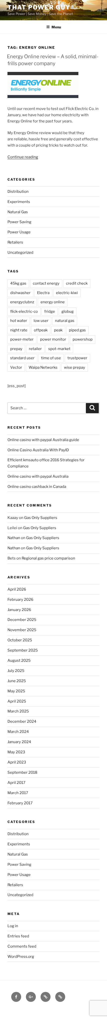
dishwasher (20, 293)
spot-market (59, 349)
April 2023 (16, 762)
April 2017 (16, 782)
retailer (35, 349)
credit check (77, 283)
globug (67, 311)
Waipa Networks (43, 367)
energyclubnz (22, 302)
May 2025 (16, 691)
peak (58, 330)
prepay (16, 349)
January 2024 (19, 742)
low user (41, 320)
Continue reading (22, 157)
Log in (12, 926)
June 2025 (16, 681)
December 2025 (21, 619)
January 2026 (19, 610)
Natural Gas (17, 212)
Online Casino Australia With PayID (38, 450)
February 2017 (20, 803)
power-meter (22, 339)
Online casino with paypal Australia (37, 476)
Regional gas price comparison (48, 558)
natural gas (64, 320)
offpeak (41, 330)
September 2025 (22, 650)
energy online (53, 302)
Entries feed (18, 936)
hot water (18, 320)
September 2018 (22, 772)
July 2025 (15, 670)
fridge (49, 311)
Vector (16, 367)
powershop (83, 339)
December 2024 (21, 721)
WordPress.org (20, 956)
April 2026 (16, 589)
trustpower (77, 358)
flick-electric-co (24, 311)
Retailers (15, 242)
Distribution (18, 191)
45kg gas (18, 283)
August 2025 (19, 660)
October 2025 (19, 640)
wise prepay (74, 367)
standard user (22, 358)
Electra (43, 293)
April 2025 (16, 701)
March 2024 (18, 731)
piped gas (77, 330)
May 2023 (16, 752)
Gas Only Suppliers (40, 517)
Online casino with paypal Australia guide (43, 440)
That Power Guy (38, 7)
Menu (56, 27)
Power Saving (19, 222)
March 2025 (18, 711)
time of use (51, 358)
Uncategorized (20, 252)
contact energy (46, 283)
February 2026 (20, 599)
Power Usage (19, 232)
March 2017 (17, 793)
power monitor (53, 339)
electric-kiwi (67, 293)
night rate (18, 330)
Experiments (18, 202)
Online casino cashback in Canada (36, 486)
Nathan (13, 538)
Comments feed (21, 946)
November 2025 (21, 630)
